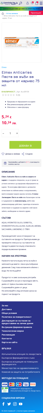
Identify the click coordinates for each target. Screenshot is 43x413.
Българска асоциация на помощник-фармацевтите (20, 363)
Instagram (15, 404)
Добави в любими (12, 154)
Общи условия (9, 313)
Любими (33, 2)
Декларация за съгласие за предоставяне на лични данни (17, 322)
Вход (27, 3)
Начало (3, 13)
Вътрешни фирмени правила (17, 327)
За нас (5, 305)
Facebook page (3, 404)
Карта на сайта (9, 342)
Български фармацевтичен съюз (18, 358)
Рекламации (8, 334)
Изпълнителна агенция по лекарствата (21, 354)
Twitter (9, 404)
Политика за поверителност (17, 317)
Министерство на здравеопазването (20, 368)
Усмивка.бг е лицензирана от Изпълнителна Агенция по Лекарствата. (25, 389)
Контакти (7, 338)
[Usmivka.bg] (9, 3)
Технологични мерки (13, 331)
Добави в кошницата (25, 146)
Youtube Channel (20, 404)
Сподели (29, 154)
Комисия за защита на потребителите (21, 372)
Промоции (36, 13)
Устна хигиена (12, 13)
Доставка (7, 309)
